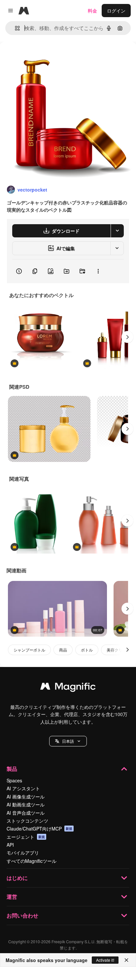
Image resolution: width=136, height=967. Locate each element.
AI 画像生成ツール (26, 796)
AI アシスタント (23, 788)
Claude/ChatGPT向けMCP (39, 828)
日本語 (68, 741)
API (10, 844)
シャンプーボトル (29, 649)
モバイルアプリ (23, 852)
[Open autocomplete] (15, 28)
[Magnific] (68, 688)
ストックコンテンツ (27, 820)
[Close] (126, 960)
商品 (63, 649)
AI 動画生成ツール (26, 804)
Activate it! (105, 960)
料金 (92, 10)
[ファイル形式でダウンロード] (117, 230)
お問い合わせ (22, 915)
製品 (12, 768)
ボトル (87, 649)
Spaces (14, 780)
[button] (68, 741)
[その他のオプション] (98, 271)
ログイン (116, 10)
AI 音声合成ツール (26, 812)
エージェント (26, 836)
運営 (12, 896)
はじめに (17, 878)
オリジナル (45, 56)
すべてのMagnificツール (31, 861)
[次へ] (127, 337)
